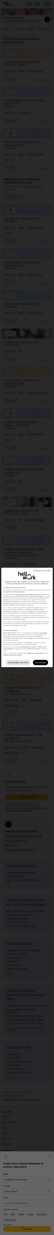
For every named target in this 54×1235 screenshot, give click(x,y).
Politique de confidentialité (35, 653)
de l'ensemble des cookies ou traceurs (27, 594)
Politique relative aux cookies (12, 655)
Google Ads (43, 633)
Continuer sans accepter (42, 571)
